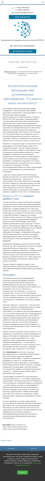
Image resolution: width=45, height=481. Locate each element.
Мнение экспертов (10, 71)
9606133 (22, 8)
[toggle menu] (2, 2)
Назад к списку (6, 440)
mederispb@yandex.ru (24, 13)
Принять (22, 472)
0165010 (22, 10)
